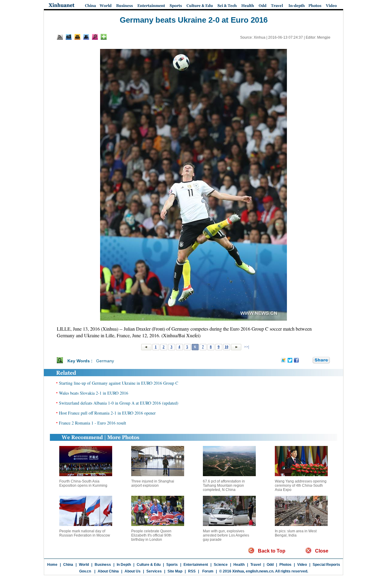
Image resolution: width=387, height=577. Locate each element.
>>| (246, 347)
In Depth (124, 565)
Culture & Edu (149, 565)
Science (221, 565)
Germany (105, 360)
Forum (207, 571)
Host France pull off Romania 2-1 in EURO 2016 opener (107, 413)
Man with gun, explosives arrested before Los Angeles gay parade (226, 535)
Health (239, 565)
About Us (133, 571)
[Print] (77, 37)
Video (302, 565)
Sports (172, 565)
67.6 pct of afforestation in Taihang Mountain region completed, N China (224, 485)
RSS (192, 571)
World (84, 565)
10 (226, 347)
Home (52, 565)
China (68, 565)
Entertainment (196, 565)
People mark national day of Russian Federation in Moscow (84, 533)
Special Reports (326, 565)
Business (103, 565)
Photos (285, 565)
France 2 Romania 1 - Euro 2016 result (92, 423)
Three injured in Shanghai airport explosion (152, 483)
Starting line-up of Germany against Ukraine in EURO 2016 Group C (118, 383)
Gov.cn (85, 571)
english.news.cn (259, 571)
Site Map (174, 571)
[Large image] (95, 37)
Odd (270, 565)
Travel (255, 565)
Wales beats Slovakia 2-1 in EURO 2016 (93, 393)
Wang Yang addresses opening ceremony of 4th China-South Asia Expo (301, 485)
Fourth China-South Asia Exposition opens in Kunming (83, 483)
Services (154, 571)
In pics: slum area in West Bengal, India (296, 533)
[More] (104, 37)
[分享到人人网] (308, 360)
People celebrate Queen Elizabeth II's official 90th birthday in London (151, 535)
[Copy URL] (86, 37)
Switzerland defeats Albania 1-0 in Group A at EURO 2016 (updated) (118, 403)
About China (108, 571)
